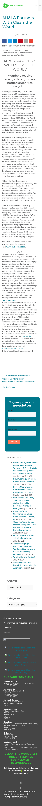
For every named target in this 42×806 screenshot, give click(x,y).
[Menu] (40, 5)
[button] (36, 5)
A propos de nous (12, 618)
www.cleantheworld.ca (12, 348)
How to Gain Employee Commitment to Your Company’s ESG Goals (23, 489)
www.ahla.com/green (15, 247)
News (33, 35)
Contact (8, 628)
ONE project (27, 336)
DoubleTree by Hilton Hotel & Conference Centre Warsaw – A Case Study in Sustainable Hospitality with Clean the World (25, 468)
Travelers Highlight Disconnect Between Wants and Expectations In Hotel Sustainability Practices (25, 549)
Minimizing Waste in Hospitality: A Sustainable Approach (24, 565)
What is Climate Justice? (24, 557)
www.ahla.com (9, 300)
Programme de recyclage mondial (20, 623)
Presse (7, 632)
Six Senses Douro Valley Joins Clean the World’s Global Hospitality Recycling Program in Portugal (23, 503)
